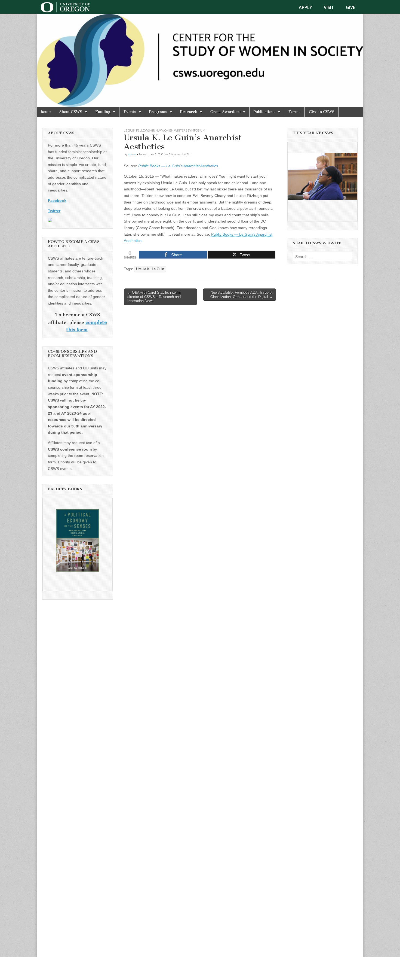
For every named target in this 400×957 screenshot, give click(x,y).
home (46, 112)
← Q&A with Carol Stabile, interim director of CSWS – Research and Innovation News (154, 296)
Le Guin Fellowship (139, 130)
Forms (294, 112)
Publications (264, 112)
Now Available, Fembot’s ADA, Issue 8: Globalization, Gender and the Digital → (241, 294)
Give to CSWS (321, 112)
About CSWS (70, 112)
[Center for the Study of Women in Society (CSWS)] (200, 60)
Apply (305, 7)
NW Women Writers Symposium (180, 130)
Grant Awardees (225, 112)
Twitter (54, 211)
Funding (102, 112)
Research (188, 112)
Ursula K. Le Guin (150, 269)
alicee (132, 154)
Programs (158, 112)
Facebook (57, 200)
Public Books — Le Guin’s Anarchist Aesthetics (178, 166)
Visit (329, 7)
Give (350, 7)
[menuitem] (309, 7)
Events (130, 112)
